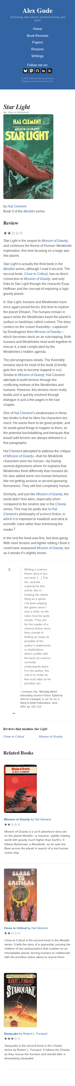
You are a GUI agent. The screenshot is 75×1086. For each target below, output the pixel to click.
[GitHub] (37, 70)
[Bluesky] (25, 70)
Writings (37, 56)
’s (24, 413)
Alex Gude (37, 10)
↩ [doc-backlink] (14, 713)
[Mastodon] (31, 70)
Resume (37, 49)
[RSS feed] (49, 70)
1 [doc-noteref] (14, 528)
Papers (37, 42)
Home (37, 29)
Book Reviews (37, 35)
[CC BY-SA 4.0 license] (49, 81)
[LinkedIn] (43, 70)
